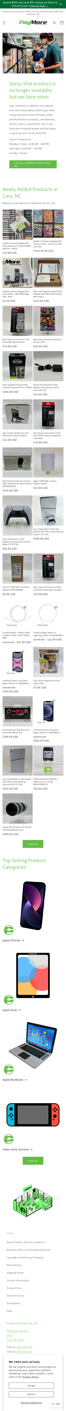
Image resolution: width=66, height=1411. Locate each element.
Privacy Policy (14, 1288)
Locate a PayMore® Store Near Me (32, 164)
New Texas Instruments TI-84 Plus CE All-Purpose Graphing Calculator (46, 435)
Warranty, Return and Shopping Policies (28, 1249)
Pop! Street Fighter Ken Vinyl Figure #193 (46, 682)
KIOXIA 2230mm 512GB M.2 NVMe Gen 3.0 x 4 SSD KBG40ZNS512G (45, 782)
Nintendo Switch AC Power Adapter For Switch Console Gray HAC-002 (46, 387)
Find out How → (39, 5)
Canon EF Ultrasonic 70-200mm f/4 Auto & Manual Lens (17, 828)
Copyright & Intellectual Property (25, 1257)
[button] (4, 22)
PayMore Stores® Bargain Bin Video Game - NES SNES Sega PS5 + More (16, 294)
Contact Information (18, 1280)
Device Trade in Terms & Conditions (26, 1242)
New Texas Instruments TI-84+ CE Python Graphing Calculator (47, 588)
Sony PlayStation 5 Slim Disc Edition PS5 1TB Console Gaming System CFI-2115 (48, 532)
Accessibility (13, 1303)
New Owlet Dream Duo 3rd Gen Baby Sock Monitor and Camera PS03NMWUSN (17, 483)
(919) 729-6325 (24, 1347)
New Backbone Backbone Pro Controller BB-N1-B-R (16, 731)
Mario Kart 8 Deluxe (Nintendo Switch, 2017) (47, 340)
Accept (31, 1385)
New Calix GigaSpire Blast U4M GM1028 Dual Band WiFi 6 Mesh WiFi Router (47, 294)
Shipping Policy (15, 1272)
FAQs (9, 1310)
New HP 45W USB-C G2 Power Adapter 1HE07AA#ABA (16, 588)
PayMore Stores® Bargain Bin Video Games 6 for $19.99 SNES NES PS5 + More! (17, 246)
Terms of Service (16, 1295)
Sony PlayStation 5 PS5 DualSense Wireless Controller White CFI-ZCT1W (16, 541)
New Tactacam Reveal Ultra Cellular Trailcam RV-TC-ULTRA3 (17, 386)
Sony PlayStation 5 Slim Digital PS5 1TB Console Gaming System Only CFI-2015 (17, 782)
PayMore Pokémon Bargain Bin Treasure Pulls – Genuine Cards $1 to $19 (47, 244)
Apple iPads (10, 1010)
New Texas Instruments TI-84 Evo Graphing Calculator (16, 340)
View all (33, 844)
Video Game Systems (16, 1149)
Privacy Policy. (31, 1376)
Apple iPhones (11, 940)
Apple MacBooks (13, 1080)
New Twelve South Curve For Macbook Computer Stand (16, 434)
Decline (31, 1394)
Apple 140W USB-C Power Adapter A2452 (45, 482)
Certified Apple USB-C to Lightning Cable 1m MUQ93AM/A (48, 633)
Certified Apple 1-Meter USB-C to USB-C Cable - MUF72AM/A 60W (16, 635)
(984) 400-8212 (24, 1351)
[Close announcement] (60, 4)
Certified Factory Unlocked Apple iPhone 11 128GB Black (46, 731)
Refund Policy (14, 1265)
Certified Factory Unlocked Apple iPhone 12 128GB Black (16, 682)
